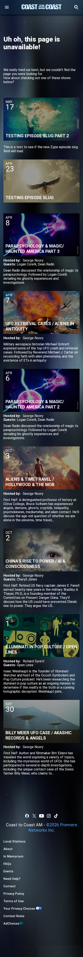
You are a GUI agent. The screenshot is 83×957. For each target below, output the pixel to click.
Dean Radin (46, 264)
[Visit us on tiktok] (56, 815)
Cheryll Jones (27, 579)
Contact (9, 886)
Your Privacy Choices (19, 909)
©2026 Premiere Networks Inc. (52, 827)
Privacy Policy (13, 894)
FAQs (7, 864)
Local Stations (14, 841)
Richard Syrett (33, 661)
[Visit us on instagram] (48, 815)
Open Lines (25, 665)
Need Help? (11, 879)
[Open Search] (76, 7)
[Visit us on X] (34, 815)
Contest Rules (13, 916)
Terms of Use (13, 901)
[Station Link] (41, 7)
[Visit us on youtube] (41, 815)
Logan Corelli (26, 264)
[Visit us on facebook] (27, 815)
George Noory (33, 260)
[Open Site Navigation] (6, 7)
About (8, 849)
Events (8, 871)
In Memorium (13, 856)
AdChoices (11, 923)
